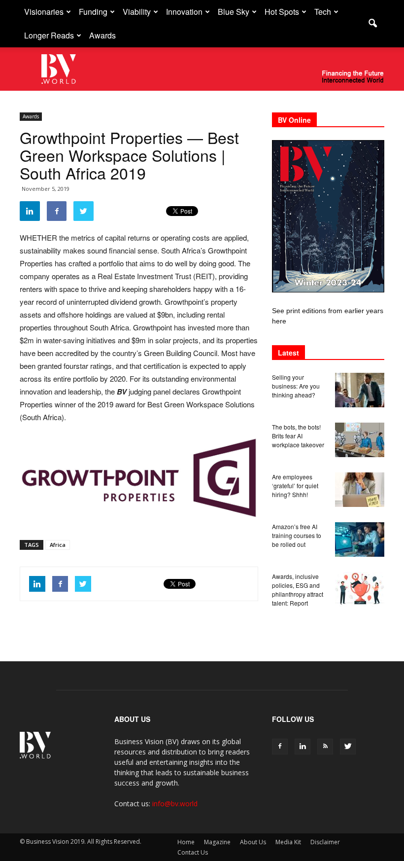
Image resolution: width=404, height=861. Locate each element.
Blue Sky (233, 11)
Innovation (184, 11)
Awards (102, 35)
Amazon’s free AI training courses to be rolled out (296, 535)
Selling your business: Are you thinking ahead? (296, 386)
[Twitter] (348, 746)
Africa (58, 544)
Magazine (217, 842)
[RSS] (325, 746)
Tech (322, 11)
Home (186, 842)
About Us (253, 842)
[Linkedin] (302, 746)
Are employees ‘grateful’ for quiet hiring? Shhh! (295, 485)
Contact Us (192, 852)
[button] (372, 24)
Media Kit (288, 842)
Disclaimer (325, 842)
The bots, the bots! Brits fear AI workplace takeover (298, 436)
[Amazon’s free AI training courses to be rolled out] (359, 539)
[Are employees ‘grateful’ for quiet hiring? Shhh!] (359, 489)
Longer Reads (49, 35)
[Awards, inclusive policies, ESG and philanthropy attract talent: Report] (359, 589)
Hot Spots (282, 11)
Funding (93, 11)
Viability (137, 11)
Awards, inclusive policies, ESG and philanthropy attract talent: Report (297, 589)
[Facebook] (280, 746)
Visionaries (44, 11)
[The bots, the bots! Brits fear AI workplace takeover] (359, 440)
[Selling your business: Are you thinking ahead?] (359, 390)
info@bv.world (175, 803)
